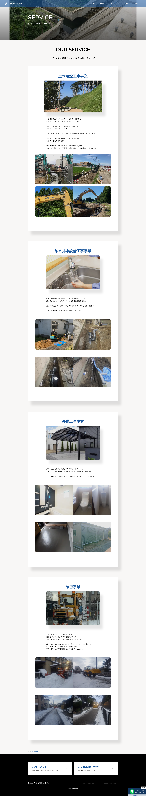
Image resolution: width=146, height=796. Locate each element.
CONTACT (120, 3)
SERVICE (111, 3)
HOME (93, 3)
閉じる (143, 787)
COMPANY (101, 3)
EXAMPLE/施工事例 (130, 11)
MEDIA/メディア (130, 17)
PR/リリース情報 (130, 14)
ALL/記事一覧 (129, 8)
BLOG (106, 783)
